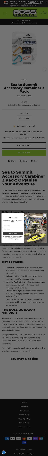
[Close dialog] (44, 215)
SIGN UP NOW (12, 233)
